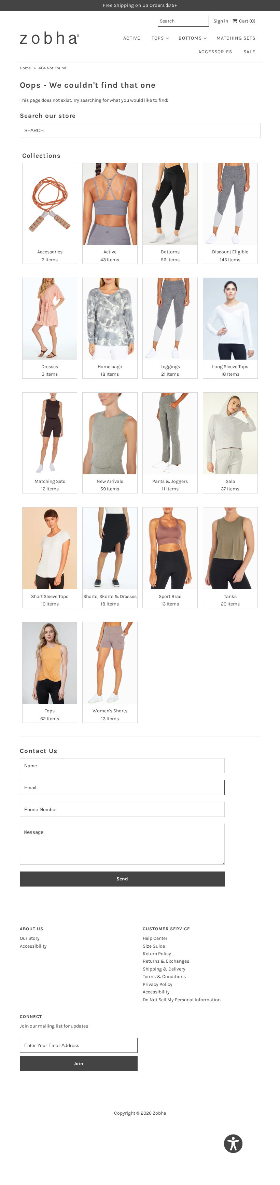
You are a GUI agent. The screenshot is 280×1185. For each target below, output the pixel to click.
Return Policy (157, 954)
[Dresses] (50, 319)
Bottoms (190, 38)
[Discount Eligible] (230, 204)
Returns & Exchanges (166, 961)
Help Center (155, 938)
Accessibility (33, 946)
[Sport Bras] (170, 548)
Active (131, 38)
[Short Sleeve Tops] (50, 548)
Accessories (215, 52)
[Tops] (50, 663)
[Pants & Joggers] (170, 433)
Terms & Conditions (164, 976)
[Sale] (230, 433)
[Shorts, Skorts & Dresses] (110, 548)
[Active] (110, 204)
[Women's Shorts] (110, 663)
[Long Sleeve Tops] (230, 319)
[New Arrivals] (110, 433)
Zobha (159, 1113)
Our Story (30, 938)
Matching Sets (235, 38)
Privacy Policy (157, 984)
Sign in (220, 21)
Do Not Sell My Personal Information (182, 1000)
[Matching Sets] (50, 433)
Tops (158, 38)
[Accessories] (50, 204)
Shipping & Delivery (164, 969)
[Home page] (110, 319)
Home (25, 68)
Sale (249, 52)
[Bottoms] (170, 204)
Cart (246, 21)
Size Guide (154, 946)
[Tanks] (230, 548)
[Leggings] (170, 319)
